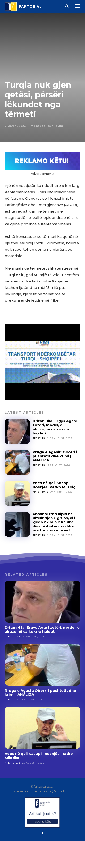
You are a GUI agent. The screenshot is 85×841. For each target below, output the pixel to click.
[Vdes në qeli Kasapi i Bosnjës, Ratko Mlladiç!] (17, 493)
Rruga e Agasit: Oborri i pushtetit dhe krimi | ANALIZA (55, 456)
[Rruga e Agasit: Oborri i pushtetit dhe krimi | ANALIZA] (17, 462)
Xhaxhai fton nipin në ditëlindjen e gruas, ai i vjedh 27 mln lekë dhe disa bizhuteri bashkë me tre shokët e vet (54, 522)
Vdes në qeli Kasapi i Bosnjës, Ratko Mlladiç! (54, 485)
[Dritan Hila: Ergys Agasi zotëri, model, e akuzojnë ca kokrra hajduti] (17, 431)
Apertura (39, 465)
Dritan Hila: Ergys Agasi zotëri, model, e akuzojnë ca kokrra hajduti (55, 427)
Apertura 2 (40, 438)
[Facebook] (42, 833)
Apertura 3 (40, 492)
